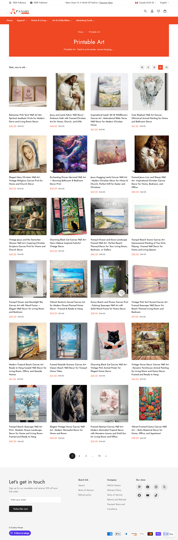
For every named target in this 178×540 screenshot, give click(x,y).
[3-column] (154, 67)
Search (81, 485)
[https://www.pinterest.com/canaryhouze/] (139, 487)
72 (99, 456)
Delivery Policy (114, 490)
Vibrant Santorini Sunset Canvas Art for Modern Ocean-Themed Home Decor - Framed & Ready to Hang (67, 305)
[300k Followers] (147, 487)
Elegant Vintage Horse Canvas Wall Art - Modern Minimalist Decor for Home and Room (67, 430)
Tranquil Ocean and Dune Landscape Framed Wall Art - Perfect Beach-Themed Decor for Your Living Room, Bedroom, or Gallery (109, 244)
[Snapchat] (139, 495)
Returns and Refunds (116, 499)
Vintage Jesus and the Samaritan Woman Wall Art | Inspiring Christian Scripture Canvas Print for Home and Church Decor (27, 244)
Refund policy (84, 494)
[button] (165, 11)
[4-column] (160, 67)
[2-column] (148, 67)
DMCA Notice (114, 485)
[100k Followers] (156, 487)
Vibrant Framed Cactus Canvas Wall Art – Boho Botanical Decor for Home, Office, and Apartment (149, 430)
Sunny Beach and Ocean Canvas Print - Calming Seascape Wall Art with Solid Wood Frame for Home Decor (109, 305)
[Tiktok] (156, 495)
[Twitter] (164, 487)
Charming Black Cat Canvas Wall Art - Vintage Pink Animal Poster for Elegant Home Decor (109, 368)
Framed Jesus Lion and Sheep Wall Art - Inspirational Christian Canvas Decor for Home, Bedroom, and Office (149, 182)
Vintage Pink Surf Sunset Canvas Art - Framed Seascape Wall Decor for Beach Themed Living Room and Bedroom (150, 307)
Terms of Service (85, 490)
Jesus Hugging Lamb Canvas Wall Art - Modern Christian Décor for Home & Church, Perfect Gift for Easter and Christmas (109, 182)
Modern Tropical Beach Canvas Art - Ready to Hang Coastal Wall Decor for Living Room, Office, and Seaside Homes (27, 369)
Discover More (106, 2)
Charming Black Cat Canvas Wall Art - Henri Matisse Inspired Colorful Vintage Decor (68, 243)
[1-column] (142, 67)
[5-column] (166, 67)
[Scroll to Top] (172, 525)
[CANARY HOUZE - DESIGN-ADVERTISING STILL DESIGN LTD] (19, 11)
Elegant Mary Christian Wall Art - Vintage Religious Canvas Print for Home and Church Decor (26, 180)
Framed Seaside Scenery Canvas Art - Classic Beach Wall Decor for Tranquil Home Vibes (68, 368)
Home (80, 31)
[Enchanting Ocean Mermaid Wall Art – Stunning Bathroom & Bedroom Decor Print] (68, 154)
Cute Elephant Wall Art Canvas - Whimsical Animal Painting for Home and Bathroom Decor (150, 118)
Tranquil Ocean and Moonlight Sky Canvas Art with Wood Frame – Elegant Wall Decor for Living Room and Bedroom (26, 307)
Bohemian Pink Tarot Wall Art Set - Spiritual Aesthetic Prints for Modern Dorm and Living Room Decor (27, 118)
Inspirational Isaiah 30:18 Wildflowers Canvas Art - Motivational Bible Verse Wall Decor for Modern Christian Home (109, 119)
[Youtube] (147, 495)
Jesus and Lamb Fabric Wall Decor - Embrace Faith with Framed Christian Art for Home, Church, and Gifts (68, 118)
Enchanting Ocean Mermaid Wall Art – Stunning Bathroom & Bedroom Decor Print (68, 180)
